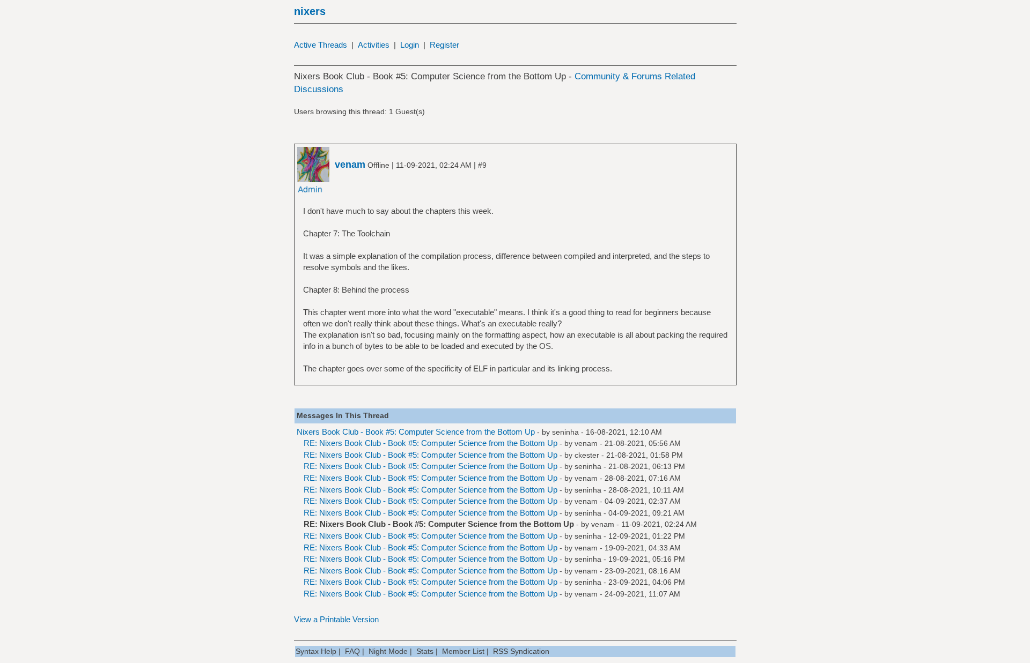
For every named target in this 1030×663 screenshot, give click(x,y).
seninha (565, 432)
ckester (587, 455)
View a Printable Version (336, 619)
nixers (310, 11)
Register (444, 44)
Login (409, 44)
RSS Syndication (521, 651)
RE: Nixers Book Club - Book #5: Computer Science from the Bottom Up (430, 443)
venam (586, 443)
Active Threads (320, 44)
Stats (424, 651)
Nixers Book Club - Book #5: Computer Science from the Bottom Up (416, 431)
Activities (373, 44)
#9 (482, 165)
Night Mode (388, 651)
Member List (463, 651)
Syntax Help (316, 651)
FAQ (352, 651)
